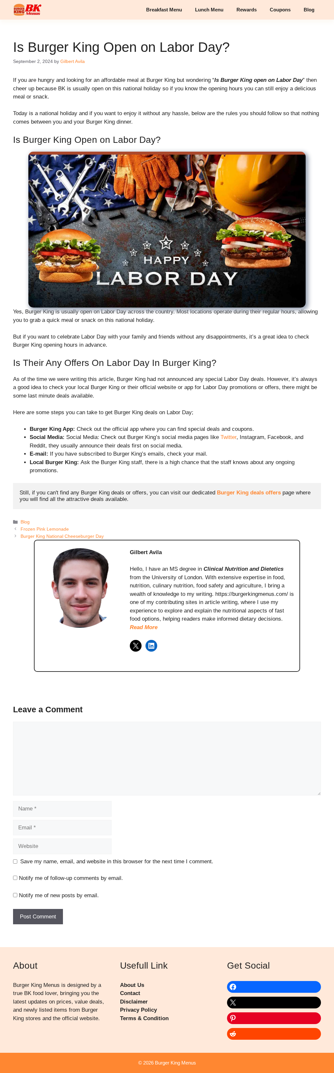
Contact (130, 993)
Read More (144, 627)
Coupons (280, 9)
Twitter (228, 437)
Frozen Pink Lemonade (45, 529)
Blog (309, 9)
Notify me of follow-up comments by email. (71, 878)
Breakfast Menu (164, 9)
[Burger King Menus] (27, 10)
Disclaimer (134, 1002)
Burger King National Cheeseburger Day (62, 536)
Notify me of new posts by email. (59, 895)
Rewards (246, 9)
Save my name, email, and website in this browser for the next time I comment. (116, 861)
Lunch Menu (209, 9)
